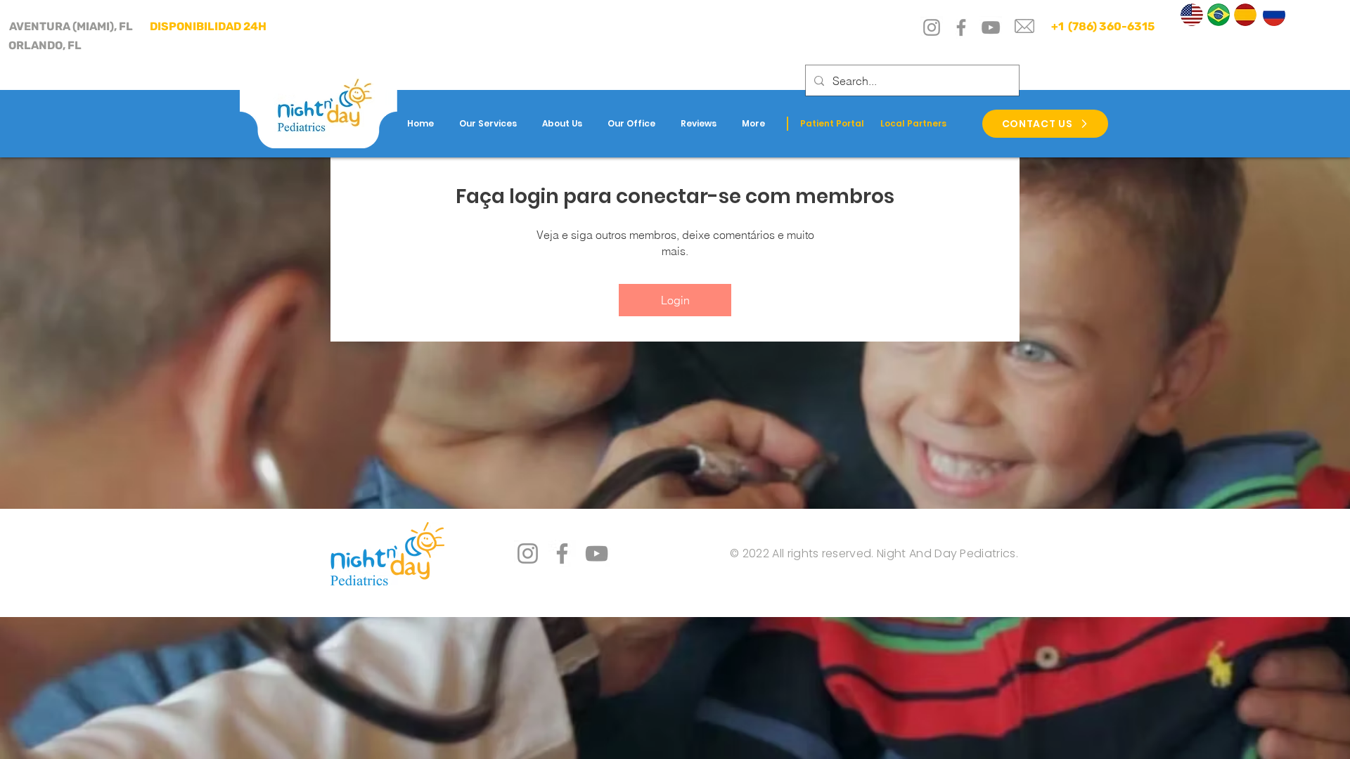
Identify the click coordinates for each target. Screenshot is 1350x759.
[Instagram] (931, 27)
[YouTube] (990, 27)
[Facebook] (961, 27)
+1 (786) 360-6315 (1102, 26)
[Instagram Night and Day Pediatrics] (527, 553)
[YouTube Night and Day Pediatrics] (596, 553)
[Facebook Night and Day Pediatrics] (562, 553)
